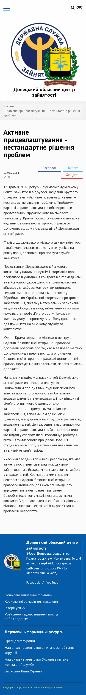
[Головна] (44, 54)
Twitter (72, 168)
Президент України (20, 640)
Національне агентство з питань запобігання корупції (40, 650)
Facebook (50, 168)
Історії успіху (15, 607)
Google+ (72, 174)
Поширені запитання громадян (29, 595)
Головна (8, 106)
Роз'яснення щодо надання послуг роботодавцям (31, 616)
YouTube (52, 582)
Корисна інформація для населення (32, 601)
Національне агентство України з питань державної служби (36, 662)
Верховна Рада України (23, 671)
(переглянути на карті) (41, 573)
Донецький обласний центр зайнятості (44, 92)
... (7, 676)
